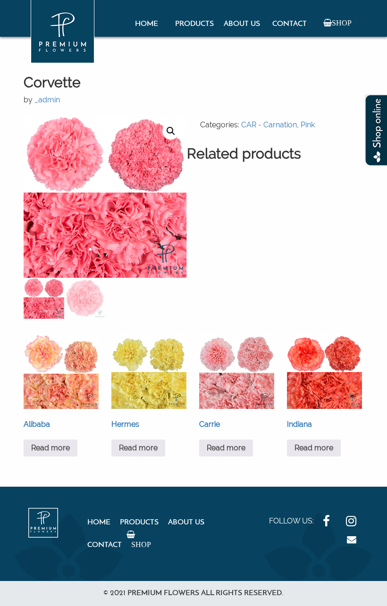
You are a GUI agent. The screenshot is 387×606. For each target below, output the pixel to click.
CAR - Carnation (269, 124)
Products (194, 24)
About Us (242, 24)
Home (146, 24)
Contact (289, 24)
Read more (50, 447)
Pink (308, 124)
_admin (47, 99)
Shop (342, 22)
